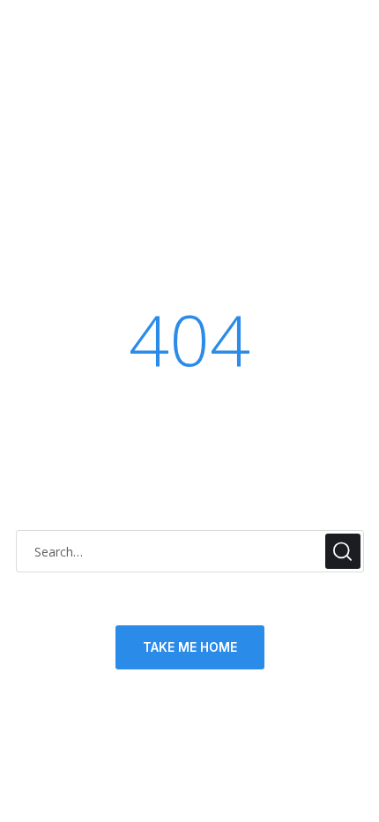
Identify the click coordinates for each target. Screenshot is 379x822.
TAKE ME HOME (190, 646)
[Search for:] (190, 551)
